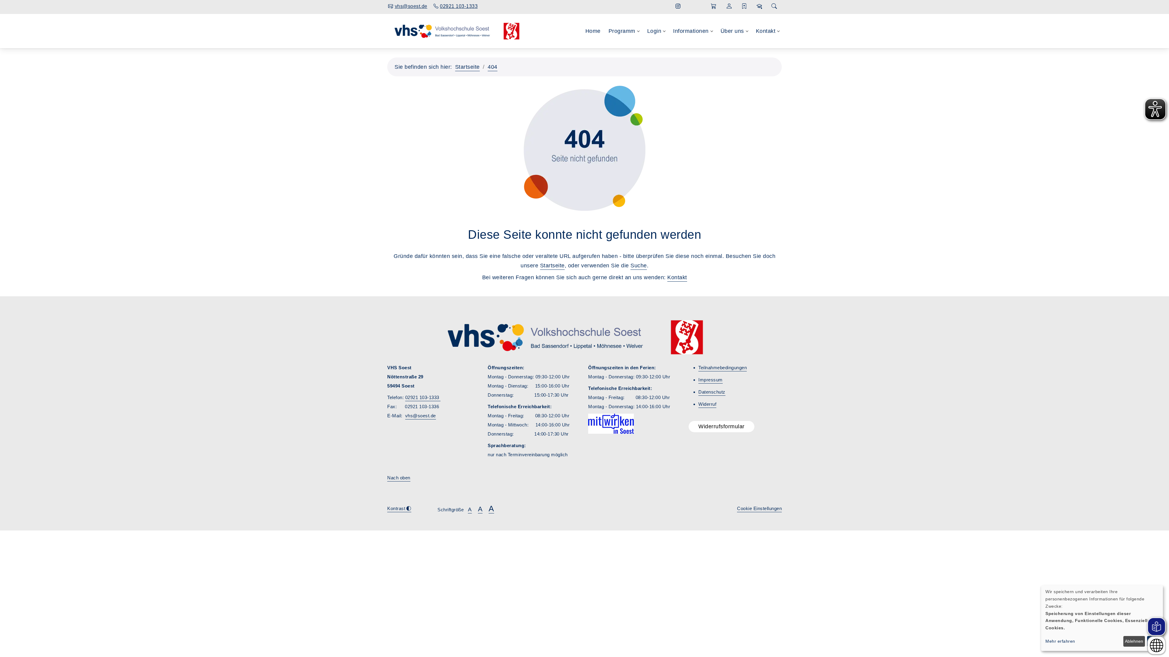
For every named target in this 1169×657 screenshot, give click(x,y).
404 (492, 67)
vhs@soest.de (420, 415)
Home (593, 31)
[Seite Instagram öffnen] (678, 6)
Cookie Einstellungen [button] (759, 508)
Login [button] (654, 31)
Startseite (467, 67)
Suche (638, 265)
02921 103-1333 (423, 397)
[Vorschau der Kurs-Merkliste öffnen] (744, 6)
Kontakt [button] (766, 31)
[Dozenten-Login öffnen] (759, 6)
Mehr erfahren (1060, 641)
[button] (713, 6)
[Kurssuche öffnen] (774, 6)
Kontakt (677, 277)
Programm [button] (622, 31)
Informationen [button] (691, 31)
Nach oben (398, 477)
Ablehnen (1134, 641)
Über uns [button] (732, 31)
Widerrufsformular (721, 426)
